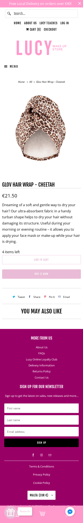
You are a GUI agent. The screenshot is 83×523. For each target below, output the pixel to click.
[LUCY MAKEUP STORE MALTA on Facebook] (33, 455)
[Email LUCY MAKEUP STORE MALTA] (50, 455)
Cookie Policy (41, 483)
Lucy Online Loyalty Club (41, 359)
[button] (70, 512)
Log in (64, 23)
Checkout (50, 29)
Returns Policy (42, 371)
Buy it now (41, 274)
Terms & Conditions (41, 466)
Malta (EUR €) (39, 495)
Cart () (35, 29)
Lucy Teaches (48, 23)
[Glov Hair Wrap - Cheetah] (41, 128)
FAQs (41, 353)
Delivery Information (42, 365)
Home (17, 23)
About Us (30, 23)
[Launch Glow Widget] (10, 512)
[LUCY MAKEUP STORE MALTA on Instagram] (41, 455)
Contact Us (42, 377)
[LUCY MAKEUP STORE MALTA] (41, 48)
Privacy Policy (41, 474)
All (31, 82)
